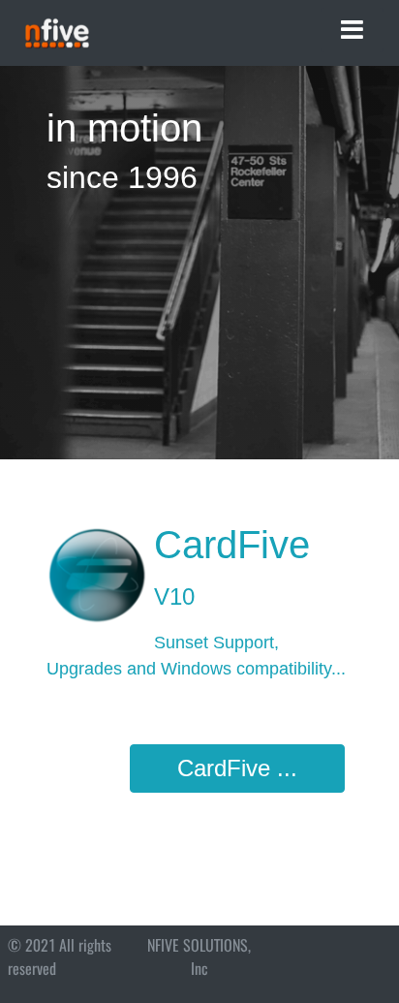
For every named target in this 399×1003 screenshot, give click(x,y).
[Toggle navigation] (352, 30)
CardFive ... (237, 768)
